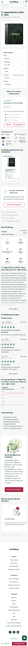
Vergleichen (19, 124)
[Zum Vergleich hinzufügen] (14, 178)
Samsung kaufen (14, 566)
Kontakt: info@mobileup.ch (14, 626)
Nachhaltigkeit (14, 607)
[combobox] (14, 5)
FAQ (14, 613)
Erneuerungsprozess (14, 610)
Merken (8, 124)
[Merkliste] (23, 1)
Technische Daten (23, 232)
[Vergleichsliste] (20, 2)
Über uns (14, 597)
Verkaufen (14, 575)
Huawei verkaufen (14, 588)
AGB (14, 616)
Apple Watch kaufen (14, 569)
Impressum (14, 619)
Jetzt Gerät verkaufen (14, 205)
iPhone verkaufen (14, 578)
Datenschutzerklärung (14, 623)
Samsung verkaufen (14, 585)
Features (4, 231)
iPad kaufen (14, 563)
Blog (14, 604)
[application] (14, 400)
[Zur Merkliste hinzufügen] (18, 178)
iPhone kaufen (14, 560)
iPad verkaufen (14, 582)
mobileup (14, 594)
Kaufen (14, 556)
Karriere (14, 600)
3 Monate (5, 387)
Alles (23, 387)
